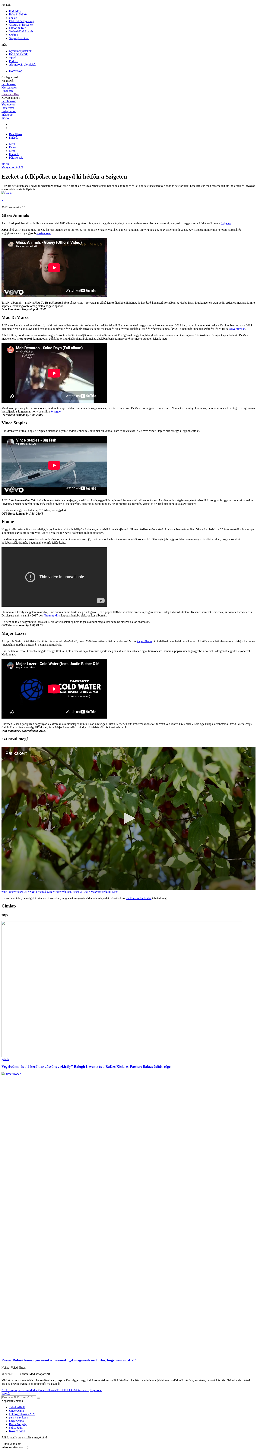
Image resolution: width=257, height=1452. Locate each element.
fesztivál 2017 (81, 891)
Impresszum (21, 1390)
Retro (12, 147)
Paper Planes (144, 641)
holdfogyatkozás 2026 (22, 1414)
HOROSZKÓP (18, 54)
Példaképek (16, 157)
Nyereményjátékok (20, 51)
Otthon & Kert (17, 28)
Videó (12, 57)
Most (12, 150)
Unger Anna (16, 1410)
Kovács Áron (17, 1431)
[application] (128, 818)
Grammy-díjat (52, 615)
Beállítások (15, 134)
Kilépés (13, 137)
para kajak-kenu (18, 1417)
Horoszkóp (15, 71)
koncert (12, 891)
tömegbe (55, 411)
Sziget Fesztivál (37, 891)
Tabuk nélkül (17, 1407)
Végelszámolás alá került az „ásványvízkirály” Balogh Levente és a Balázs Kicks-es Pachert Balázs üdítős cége (86, 1067)
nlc (3, 200)
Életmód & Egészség (21, 21)
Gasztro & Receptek (21, 24)
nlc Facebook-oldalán (138, 898)
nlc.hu (5, 164)
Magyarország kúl (12, 167)
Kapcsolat (96, 1390)
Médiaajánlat (37, 1390)
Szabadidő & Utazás (21, 31)
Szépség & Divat (19, 38)
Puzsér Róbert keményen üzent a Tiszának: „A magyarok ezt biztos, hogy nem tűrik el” (69, 1360)
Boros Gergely (18, 1424)
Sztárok (13, 34)
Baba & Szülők (18, 14)
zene (4, 891)
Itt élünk (14, 154)
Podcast (13, 61)
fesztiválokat (43, 233)
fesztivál (22, 891)
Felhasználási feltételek (59, 1390)
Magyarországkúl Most (104, 891)
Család (13, 17)
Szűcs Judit (15, 1427)
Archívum (8, 1390)
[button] (128, 818)
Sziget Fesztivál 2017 (60, 891)
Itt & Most (15, 11)
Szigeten (226, 223)
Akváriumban (237, 328)
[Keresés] (38, 1398)
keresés (6, 1393)
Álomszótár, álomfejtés (22, 64)
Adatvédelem (81, 1390)
